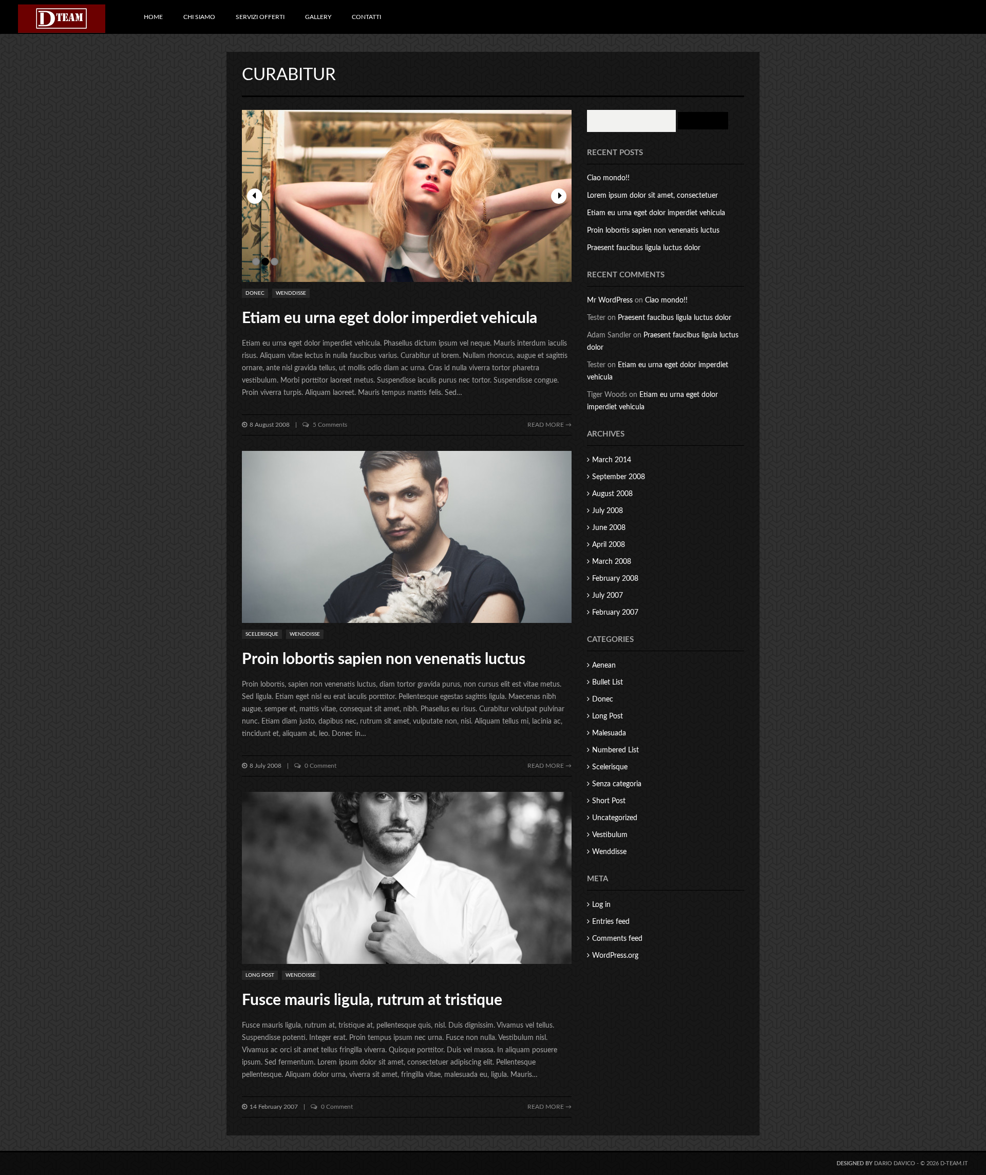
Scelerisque (261, 634)
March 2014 (611, 460)
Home (153, 17)
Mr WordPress (610, 300)
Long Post (259, 975)
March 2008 (611, 561)
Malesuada (609, 733)
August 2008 (612, 494)
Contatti (366, 17)
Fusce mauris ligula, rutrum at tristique (372, 1000)
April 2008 (608, 544)
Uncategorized (614, 818)
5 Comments (329, 425)
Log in (601, 904)
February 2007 (615, 612)
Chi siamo (199, 17)
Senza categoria (616, 784)
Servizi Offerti (260, 17)
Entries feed (611, 921)
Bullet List (607, 682)
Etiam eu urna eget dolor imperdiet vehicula (389, 318)
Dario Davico (894, 1163)
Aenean (604, 665)
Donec (254, 293)
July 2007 (607, 595)
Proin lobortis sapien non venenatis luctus (383, 659)
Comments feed (617, 938)
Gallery (318, 17)
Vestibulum (610, 835)
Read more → (549, 425)
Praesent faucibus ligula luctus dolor (643, 248)
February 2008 (615, 578)
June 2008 (608, 528)
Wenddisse (291, 293)
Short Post (608, 801)
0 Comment (319, 766)
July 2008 (607, 511)
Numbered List (615, 750)
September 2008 (618, 477)
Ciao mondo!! (608, 178)
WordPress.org (615, 955)
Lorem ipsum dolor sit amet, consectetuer (652, 195)
